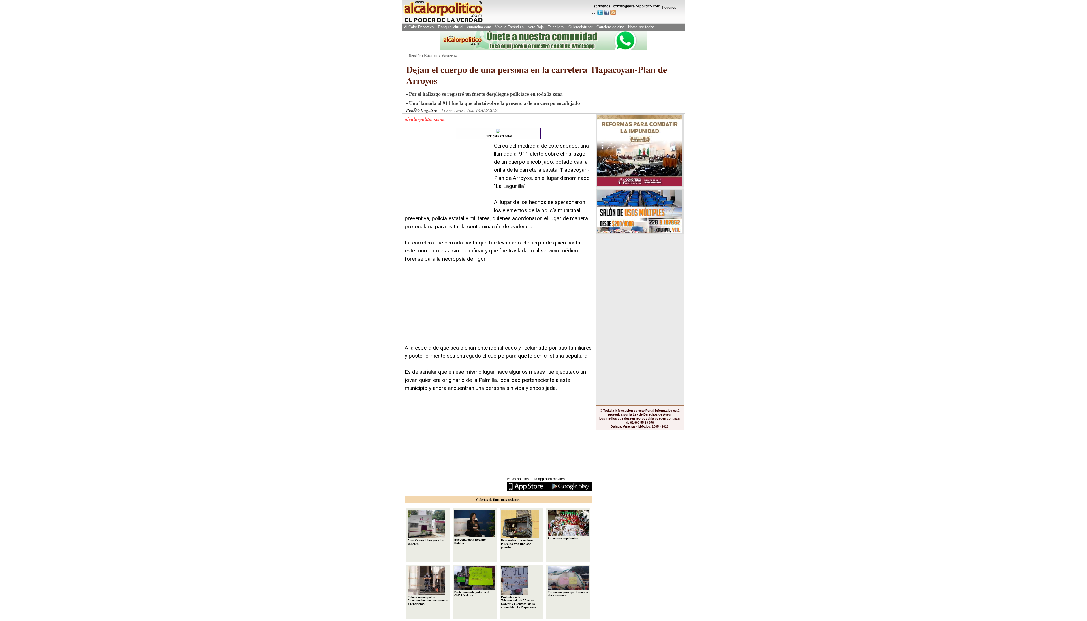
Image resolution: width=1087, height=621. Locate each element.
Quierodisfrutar (580, 27)
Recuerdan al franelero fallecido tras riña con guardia (517, 544)
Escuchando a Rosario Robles (470, 541)
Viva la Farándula (509, 27)
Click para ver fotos (498, 136)
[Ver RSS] (613, 12)
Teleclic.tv (556, 27)
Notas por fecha (641, 27)
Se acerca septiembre (563, 538)
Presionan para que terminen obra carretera (568, 593)
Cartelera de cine (610, 27)
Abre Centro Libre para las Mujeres (426, 542)
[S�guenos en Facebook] (606, 12)
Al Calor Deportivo (419, 27)
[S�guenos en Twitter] (600, 12)
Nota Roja (536, 27)
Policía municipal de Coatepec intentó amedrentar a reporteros (428, 600)
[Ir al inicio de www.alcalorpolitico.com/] (443, 22)
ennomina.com (479, 27)
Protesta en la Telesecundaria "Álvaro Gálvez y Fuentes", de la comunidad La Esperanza (518, 602)
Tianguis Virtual (450, 27)
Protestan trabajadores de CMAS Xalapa (472, 593)
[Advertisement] (447, 177)
